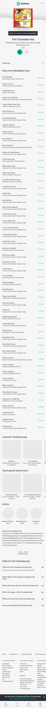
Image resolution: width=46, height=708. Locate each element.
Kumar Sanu (6, 677)
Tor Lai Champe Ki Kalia (10, 228)
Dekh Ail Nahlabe (8, 282)
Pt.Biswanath (6, 86)
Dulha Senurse (7, 330)
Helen (21, 671)
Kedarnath (40, 675)
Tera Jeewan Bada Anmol (32, 495)
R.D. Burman (6, 675)
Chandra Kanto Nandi (9, 113)
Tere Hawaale (32, 461)
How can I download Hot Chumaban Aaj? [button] (17, 605)
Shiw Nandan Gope (8, 79)
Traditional (36, 521)
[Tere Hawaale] (32, 449)
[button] (26, 52)
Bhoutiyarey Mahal (8, 255)
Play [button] (19, 52)
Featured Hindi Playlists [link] (27, 681)
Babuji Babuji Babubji (9, 317)
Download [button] (6, 63)
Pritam (4, 669)
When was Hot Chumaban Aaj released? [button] (17, 567)
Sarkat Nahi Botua (8, 323)
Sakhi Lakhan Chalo (8, 166)
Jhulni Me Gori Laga (9, 186)
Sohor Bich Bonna (8, 303)
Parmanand (11, 92)
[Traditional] (36, 513)
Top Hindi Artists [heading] (9, 660)
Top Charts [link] (23, 686)
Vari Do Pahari (7, 269)
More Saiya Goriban (9, 351)
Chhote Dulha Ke (8, 365)
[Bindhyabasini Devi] (22, 513)
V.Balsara (5, 106)
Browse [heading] (23, 675)
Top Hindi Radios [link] (25, 688)
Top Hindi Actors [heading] (26, 660)
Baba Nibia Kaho (7, 289)
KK (3, 679)
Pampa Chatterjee (17, 86)
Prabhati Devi (19, 79)
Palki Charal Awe (8, 358)
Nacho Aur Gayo (7, 84)
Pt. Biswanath (6, 380)
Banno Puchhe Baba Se (10, 207)
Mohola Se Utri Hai (8, 241)
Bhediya (39, 665)
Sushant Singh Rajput (26, 665)
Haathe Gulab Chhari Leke (11, 104)
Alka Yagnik (6, 673)
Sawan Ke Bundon (8, 125)
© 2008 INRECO (23, 554)
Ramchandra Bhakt (8, 161)
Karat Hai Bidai (7, 275)
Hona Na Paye (7, 200)
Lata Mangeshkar (7, 668)
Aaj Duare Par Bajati (9, 248)
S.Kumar (14, 380)
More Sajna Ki (7, 138)
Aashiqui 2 (40, 685)
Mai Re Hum (6, 193)
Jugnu (39, 673)
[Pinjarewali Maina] (11, 483)
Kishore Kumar (6, 665)
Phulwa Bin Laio (7, 132)
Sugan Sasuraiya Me (9, 296)
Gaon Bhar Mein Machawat (11, 180)
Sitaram (4, 92)
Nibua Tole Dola (7, 385)
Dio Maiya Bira (7, 426)
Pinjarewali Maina (12, 495)
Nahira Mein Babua (8, 173)
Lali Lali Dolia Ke (7, 412)
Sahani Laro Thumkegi (9, 97)
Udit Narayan (6, 671)
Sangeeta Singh (21, 113)
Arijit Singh (5, 664)
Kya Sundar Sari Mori (9, 214)
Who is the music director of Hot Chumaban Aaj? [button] (20, 585)
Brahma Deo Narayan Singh (30, 43)
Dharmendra (24, 669)
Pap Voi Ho (6, 310)
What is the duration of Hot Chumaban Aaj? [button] (18, 599)
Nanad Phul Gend (8, 337)
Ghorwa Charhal (7, 378)
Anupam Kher (24, 668)
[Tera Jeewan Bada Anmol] (32, 483)
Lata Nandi (18, 181)
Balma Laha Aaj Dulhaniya (10, 152)
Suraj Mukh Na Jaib (8, 344)
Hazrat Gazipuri (20, 161)
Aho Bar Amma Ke (8, 371)
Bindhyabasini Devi (23, 45)
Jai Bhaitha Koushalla (9, 234)
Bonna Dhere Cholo (9, 262)
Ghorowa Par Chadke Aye (10, 399)
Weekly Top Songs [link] (25, 682)
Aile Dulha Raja (7, 77)
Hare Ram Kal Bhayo (9, 118)
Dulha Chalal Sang (8, 159)
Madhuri (10, 175)
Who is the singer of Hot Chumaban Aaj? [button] (17, 592)
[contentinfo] (23, 676)
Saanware (11, 461)
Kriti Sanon (23, 664)
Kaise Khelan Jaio (8, 111)
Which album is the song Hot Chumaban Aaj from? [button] (18, 578)
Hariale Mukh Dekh (8, 221)
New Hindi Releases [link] (26, 679)
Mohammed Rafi (7, 681)
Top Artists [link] (23, 684)
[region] (23, 654)
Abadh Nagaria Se (8, 91)
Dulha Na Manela (8, 419)
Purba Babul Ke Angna (9, 392)
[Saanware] (11, 449)
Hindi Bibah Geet (12, 43)
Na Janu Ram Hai (7, 406)
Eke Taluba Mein (7, 145)
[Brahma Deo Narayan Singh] (8, 513)
